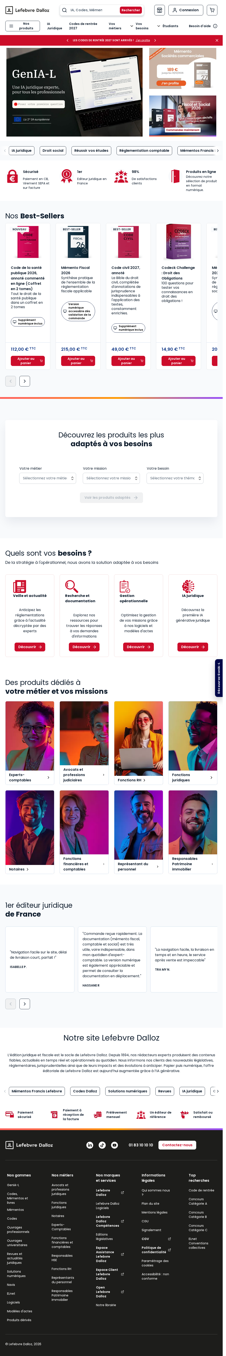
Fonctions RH (61, 1269)
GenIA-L (13, 1185)
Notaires (58, 1216)
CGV (145, 1239)
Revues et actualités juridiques (15, 1258)
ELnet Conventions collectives (198, 1243)
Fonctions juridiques (59, 1204)
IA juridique (22, 150)
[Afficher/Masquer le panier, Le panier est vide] (212, 10)
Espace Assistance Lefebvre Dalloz (105, 1254)
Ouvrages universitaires (17, 1242)
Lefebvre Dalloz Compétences (107, 1221)
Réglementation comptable (144, 150)
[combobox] (102, 10)
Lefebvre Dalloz (103, 1192)
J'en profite (143, 40)
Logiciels (13, 1302)
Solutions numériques (127, 1091)
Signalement (151, 1230)
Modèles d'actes (19, 1311)
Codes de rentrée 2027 (83, 26)
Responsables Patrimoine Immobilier (62, 1295)
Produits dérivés (19, 1320)
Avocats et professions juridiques (60, 1189)
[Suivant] (24, 381)
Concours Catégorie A (198, 1201)
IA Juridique (54, 26)
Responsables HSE (62, 1257)
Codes (12, 1218)
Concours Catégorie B (198, 1214)
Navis (11, 1285)
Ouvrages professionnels (18, 1229)
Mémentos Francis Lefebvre (37, 1091)
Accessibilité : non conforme (155, 1276)
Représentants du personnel (63, 1279)
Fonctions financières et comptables (62, 1242)
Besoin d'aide (200, 26)
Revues (164, 1091)
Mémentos (15, 1210)
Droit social (53, 150)
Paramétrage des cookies (155, 1263)
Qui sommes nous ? (156, 1192)
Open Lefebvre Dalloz (103, 1291)
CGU (145, 1221)
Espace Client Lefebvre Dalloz (107, 1274)
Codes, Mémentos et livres (17, 1198)
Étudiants (170, 26)
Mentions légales (155, 1212)
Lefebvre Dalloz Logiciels (107, 1205)
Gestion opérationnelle (134, 598)
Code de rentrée (201, 1190)
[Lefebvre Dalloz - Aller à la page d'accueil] (27, 10)
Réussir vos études (91, 150)
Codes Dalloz (85, 1091)
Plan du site (150, 1203)
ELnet (11, 1293)
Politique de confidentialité (154, 1249)
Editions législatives (104, 1236)
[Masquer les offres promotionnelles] (218, 40)
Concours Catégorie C (198, 1227)
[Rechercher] (128, 10)
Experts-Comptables (61, 1227)
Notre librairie (106, 1305)
